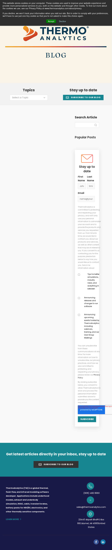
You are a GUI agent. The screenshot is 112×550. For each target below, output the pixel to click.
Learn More (12, 519)
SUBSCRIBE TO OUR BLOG (85, 97)
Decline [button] (62, 21)
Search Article (86, 117)
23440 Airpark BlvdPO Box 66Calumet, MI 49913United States (91, 523)
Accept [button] (51, 21)
